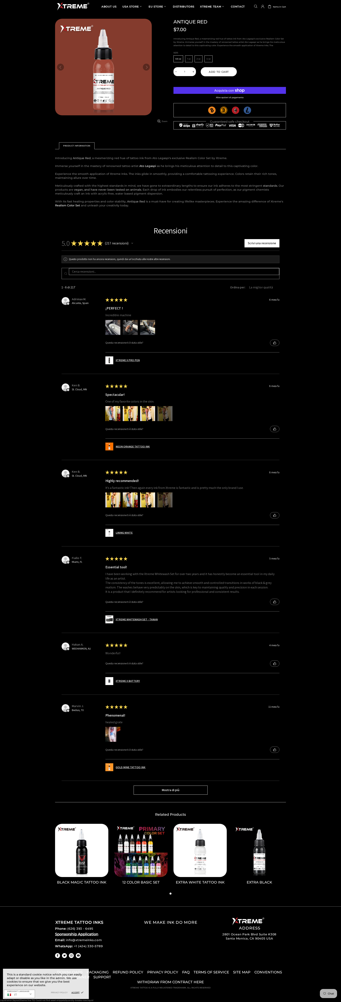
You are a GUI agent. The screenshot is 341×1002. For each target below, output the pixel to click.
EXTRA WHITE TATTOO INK (200, 882)
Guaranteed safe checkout (229, 121)
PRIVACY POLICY (162, 972)
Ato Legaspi (147, 166)
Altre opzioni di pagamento (230, 97)
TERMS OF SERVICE (211, 972)
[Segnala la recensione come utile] (274, 343)
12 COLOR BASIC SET (141, 882)
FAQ (186, 972)
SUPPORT (102, 977)
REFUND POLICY (128, 972)
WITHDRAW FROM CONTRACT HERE (170, 982)
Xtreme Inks (73, 6)
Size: (175, 52)
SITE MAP (241, 972)
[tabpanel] (81, 857)
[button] (132, 243)
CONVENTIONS (268, 972)
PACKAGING (98, 972)
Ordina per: (237, 287)
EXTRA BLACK (259, 882)
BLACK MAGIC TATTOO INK (81, 882)
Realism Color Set (67, 205)
